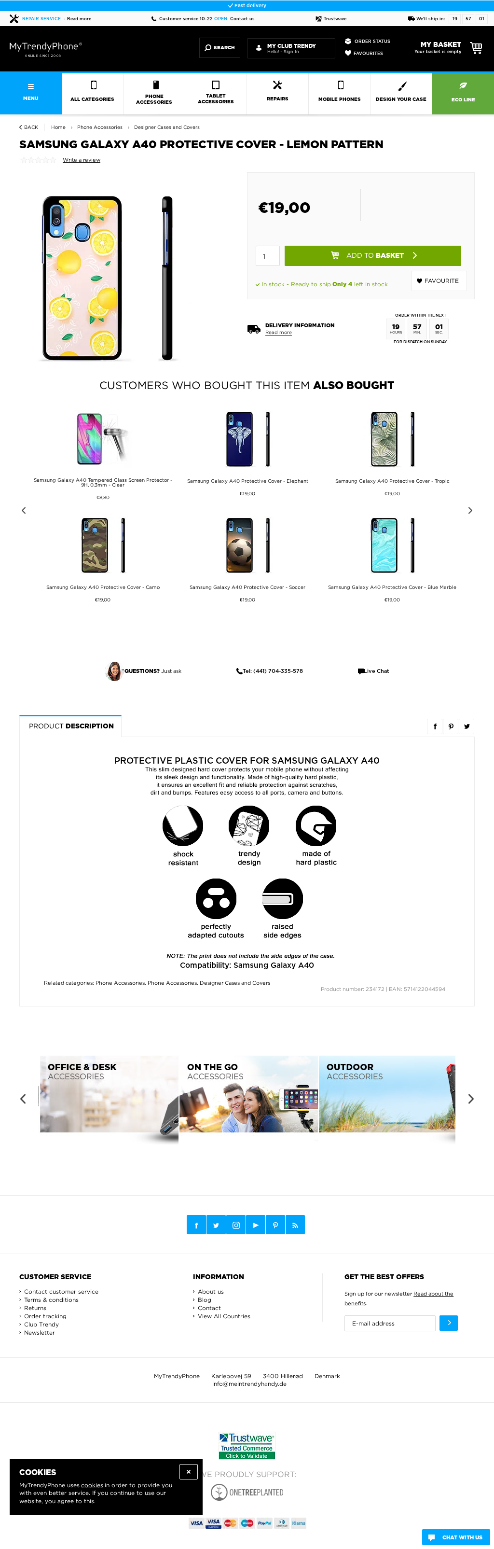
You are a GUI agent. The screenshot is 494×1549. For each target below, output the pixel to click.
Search (224, 47)
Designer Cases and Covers (235, 983)
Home (58, 127)
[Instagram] (236, 1225)
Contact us (242, 19)
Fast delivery (249, 5)
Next (472, 512)
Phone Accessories (120, 983)
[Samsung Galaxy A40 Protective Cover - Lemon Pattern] (106, 278)
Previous (22, 512)
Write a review (81, 160)
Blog (204, 1300)
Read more (79, 19)
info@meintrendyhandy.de (249, 1384)
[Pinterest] (275, 1225)
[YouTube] (255, 1224)
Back (31, 127)
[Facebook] (196, 1224)
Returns (35, 1308)
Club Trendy (41, 1324)
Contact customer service (61, 1291)
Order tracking (45, 1316)
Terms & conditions (51, 1300)
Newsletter (39, 1332)
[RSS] (295, 1224)
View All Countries (224, 1316)
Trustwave (335, 19)
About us (211, 1291)
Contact (209, 1308)
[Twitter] (216, 1224)
